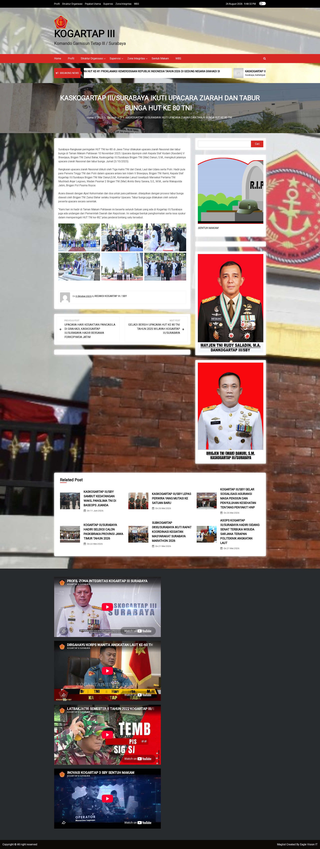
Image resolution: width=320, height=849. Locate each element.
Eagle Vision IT (309, 844)
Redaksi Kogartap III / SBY (111, 296)
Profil (57, 4)
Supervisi (108, 4)
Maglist (281, 844)
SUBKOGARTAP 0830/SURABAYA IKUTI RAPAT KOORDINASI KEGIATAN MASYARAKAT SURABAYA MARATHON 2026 (172, 531)
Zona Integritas (124, 4)
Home (57, 58)
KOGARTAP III (84, 34)
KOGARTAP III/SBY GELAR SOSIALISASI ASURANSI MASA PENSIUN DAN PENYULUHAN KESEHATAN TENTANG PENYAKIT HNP (238, 498)
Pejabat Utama (93, 4)
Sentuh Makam (160, 58)
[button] (264, 58)
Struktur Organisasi (72, 4)
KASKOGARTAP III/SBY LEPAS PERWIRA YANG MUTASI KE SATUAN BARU (171, 498)
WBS (136, 4)
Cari (257, 143)
